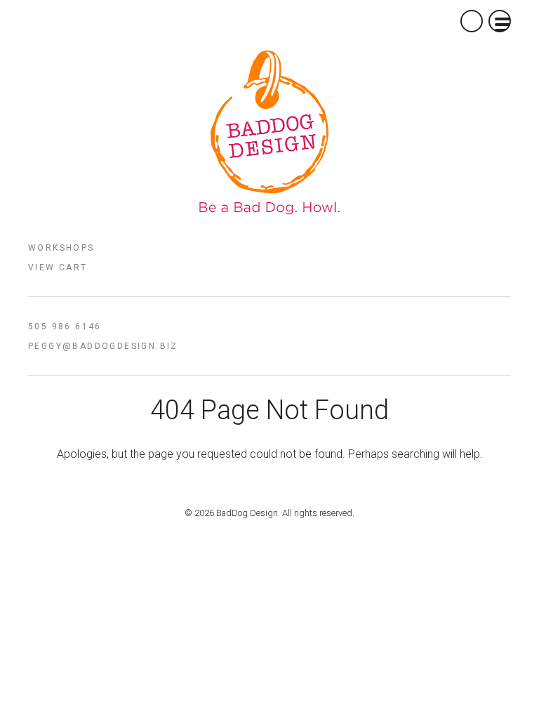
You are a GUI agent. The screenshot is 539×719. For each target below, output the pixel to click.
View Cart (58, 267)
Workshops (61, 248)
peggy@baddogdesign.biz (103, 346)
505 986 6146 (65, 326)
